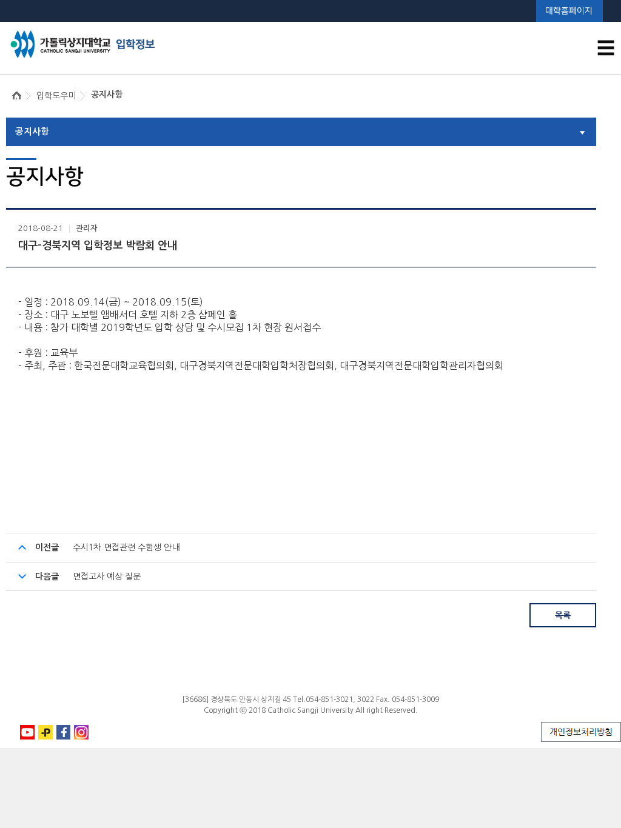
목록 (563, 615)
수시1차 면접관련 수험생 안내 (126, 547)
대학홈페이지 (568, 10)
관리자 (87, 228)
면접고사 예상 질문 (107, 576)
